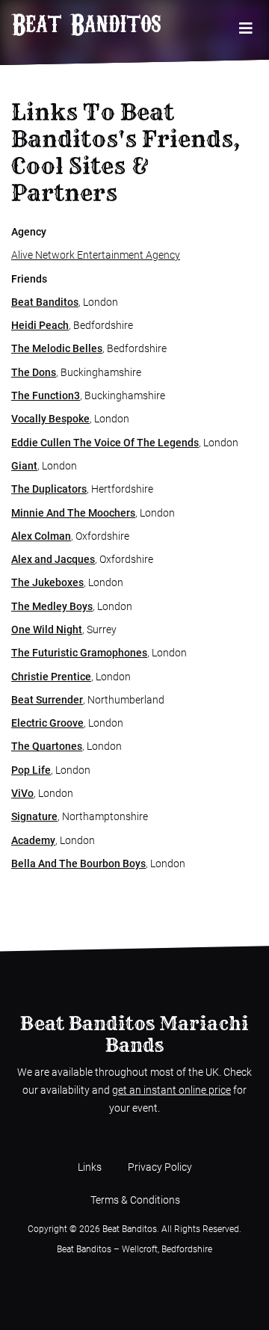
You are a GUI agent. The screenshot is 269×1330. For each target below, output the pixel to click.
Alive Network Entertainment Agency (95, 255)
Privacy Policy (160, 1167)
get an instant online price (171, 1090)
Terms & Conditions (135, 1200)
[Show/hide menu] (245, 28)
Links (90, 1167)
